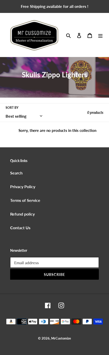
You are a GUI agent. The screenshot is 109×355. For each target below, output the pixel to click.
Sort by (12, 108)
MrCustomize (61, 338)
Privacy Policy (22, 186)
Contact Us (20, 227)
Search (16, 172)
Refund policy (22, 213)
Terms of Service (25, 200)
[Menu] (100, 35)
